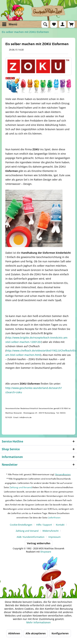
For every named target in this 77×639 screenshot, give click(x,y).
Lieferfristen (54, 517)
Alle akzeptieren (36, 633)
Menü (13, 24)
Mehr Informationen (38, 622)
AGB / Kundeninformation (30, 536)
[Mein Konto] (62, 24)
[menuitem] (9, 24)
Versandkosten (63, 474)
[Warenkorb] (71, 24)
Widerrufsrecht (50, 530)
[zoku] (38, 66)
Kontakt (60, 524)
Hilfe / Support (44, 524)
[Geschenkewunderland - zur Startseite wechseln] (38, 12)
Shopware (45, 551)
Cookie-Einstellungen (21, 524)
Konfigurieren (60, 633)
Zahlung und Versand (20, 487)
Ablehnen (14, 633)
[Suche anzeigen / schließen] (45, 24)
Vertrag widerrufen (38, 543)
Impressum (54, 536)
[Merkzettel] (53, 24)
